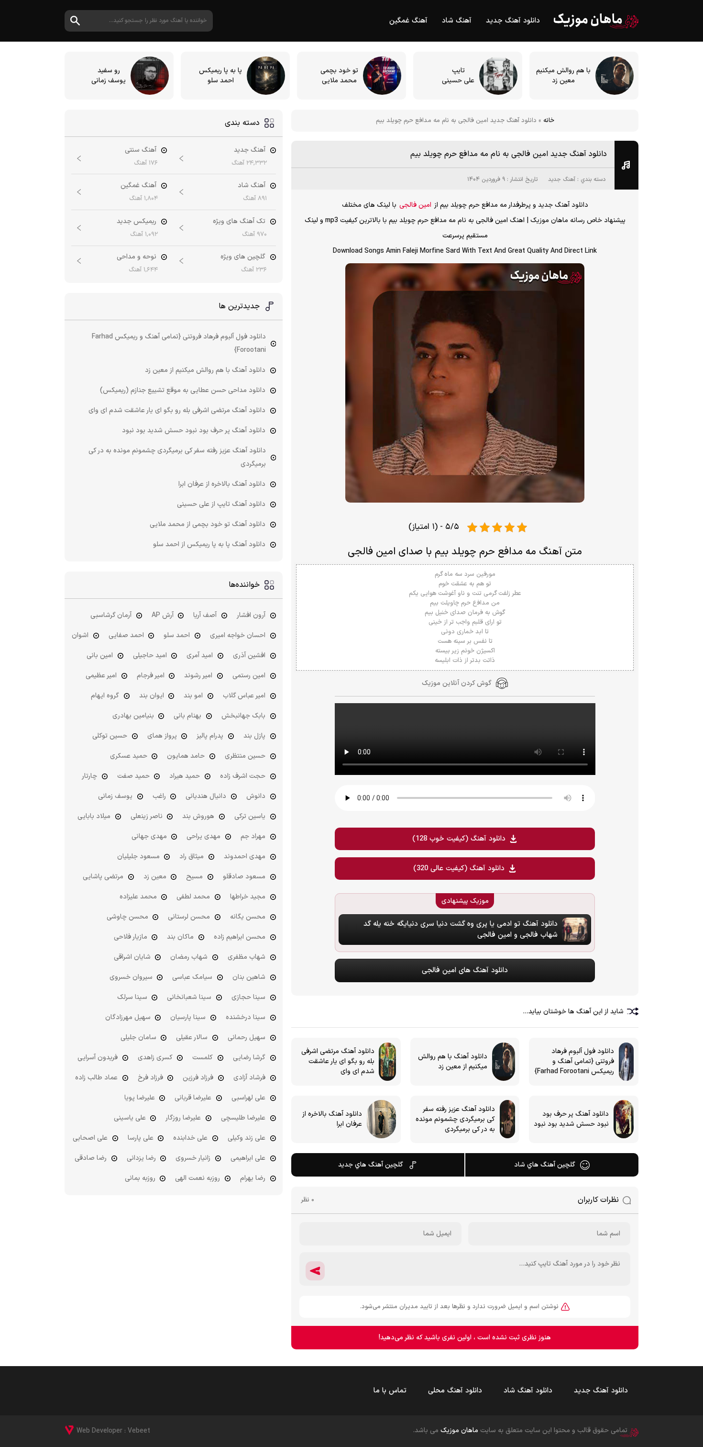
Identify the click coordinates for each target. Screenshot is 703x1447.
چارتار (89, 776)
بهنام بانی (187, 716)
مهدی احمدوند (244, 857)
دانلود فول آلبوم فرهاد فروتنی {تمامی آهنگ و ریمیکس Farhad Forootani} (179, 343)
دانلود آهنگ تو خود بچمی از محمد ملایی (207, 524)
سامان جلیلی (138, 1037)
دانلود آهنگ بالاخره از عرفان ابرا (221, 484)
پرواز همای (162, 736)
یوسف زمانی (115, 796)
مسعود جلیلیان (138, 857)
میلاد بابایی (93, 816)
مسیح (194, 877)
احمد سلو (177, 635)
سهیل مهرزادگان (128, 1017)
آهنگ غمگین (408, 20)
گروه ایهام (105, 696)
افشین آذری (249, 656)
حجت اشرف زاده (242, 776)
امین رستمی (248, 676)
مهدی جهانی (149, 836)
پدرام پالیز (210, 736)
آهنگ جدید (561, 179)
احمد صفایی (126, 635)
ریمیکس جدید (136, 221)
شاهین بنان (248, 977)
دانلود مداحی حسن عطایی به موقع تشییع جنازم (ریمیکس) (182, 390)
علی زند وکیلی (246, 1138)
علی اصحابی (90, 1138)
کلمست (202, 1058)
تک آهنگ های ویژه (239, 221)
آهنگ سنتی (140, 150)
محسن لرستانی (189, 917)
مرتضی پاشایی (103, 877)
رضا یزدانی (141, 1158)
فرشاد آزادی (249, 1078)
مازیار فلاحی (130, 937)
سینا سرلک (132, 997)
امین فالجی (415, 205)
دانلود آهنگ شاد (528, 1390)
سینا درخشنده (245, 1017)
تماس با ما (389, 1390)
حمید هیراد (184, 776)
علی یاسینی (130, 1118)
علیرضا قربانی (193, 1098)
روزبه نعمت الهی (197, 1178)
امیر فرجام (151, 676)
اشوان (80, 635)
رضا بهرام (252, 1178)
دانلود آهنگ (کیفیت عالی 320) (459, 868)
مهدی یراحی (203, 836)
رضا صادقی (91, 1158)
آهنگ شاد (457, 20)
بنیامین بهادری (133, 716)
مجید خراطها (247, 897)
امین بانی (100, 656)
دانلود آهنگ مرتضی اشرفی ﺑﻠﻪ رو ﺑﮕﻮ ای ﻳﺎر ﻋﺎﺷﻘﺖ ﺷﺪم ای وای (176, 410)
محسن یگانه (247, 917)
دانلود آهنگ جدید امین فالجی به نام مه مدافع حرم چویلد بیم (508, 154)
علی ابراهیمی (248, 1158)
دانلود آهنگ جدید (513, 20)
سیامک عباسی (192, 977)
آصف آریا (205, 615)
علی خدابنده (190, 1138)
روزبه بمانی (140, 1178)
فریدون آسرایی (97, 1058)
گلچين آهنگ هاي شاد (544, 1165)
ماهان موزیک (596, 20)
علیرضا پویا (139, 1098)
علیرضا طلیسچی (243, 1118)
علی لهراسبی (248, 1098)
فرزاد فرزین (198, 1078)
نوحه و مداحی (136, 257)
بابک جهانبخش (243, 716)
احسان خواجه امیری (237, 635)
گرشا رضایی (249, 1058)
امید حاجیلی (150, 656)
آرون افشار (251, 615)
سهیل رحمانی (246, 1037)
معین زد (154, 877)
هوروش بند (198, 816)
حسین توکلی (109, 736)
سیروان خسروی (131, 977)
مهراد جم (253, 836)
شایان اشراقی (132, 957)
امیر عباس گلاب (244, 696)
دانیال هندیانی (206, 796)
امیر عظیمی (101, 676)
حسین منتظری (245, 756)
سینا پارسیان (188, 1017)
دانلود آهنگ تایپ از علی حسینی (221, 504)
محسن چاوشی (127, 917)
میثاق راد (191, 857)
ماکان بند (180, 937)
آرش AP (163, 615)
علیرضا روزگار (183, 1118)
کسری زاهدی (155, 1058)
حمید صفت (133, 776)
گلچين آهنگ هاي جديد (370, 1165)
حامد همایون (186, 756)
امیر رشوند (198, 676)
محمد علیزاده (138, 897)
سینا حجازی (248, 997)
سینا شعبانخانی (189, 997)
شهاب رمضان (189, 957)
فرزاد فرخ (150, 1078)
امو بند (193, 696)
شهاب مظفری (246, 957)
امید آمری (200, 656)
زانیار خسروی (193, 1158)
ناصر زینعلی (147, 816)
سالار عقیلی (192, 1037)
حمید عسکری (128, 756)
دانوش (255, 796)
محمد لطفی (193, 897)
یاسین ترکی (249, 816)
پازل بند (254, 736)
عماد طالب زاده (96, 1078)
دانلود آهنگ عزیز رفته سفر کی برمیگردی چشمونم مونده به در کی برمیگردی (177, 457)
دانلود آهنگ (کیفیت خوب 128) (458, 838)
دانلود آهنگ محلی (455, 1390)
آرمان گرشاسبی (111, 615)
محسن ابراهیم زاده (239, 937)
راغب (159, 796)
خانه (548, 120)
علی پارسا (141, 1138)
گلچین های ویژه (242, 257)
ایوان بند (151, 696)
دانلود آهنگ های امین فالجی (465, 970)
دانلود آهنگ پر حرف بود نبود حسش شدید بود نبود (193, 431)
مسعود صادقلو (244, 877)
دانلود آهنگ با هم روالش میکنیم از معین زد (205, 370)
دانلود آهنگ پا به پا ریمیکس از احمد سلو (209, 544)
